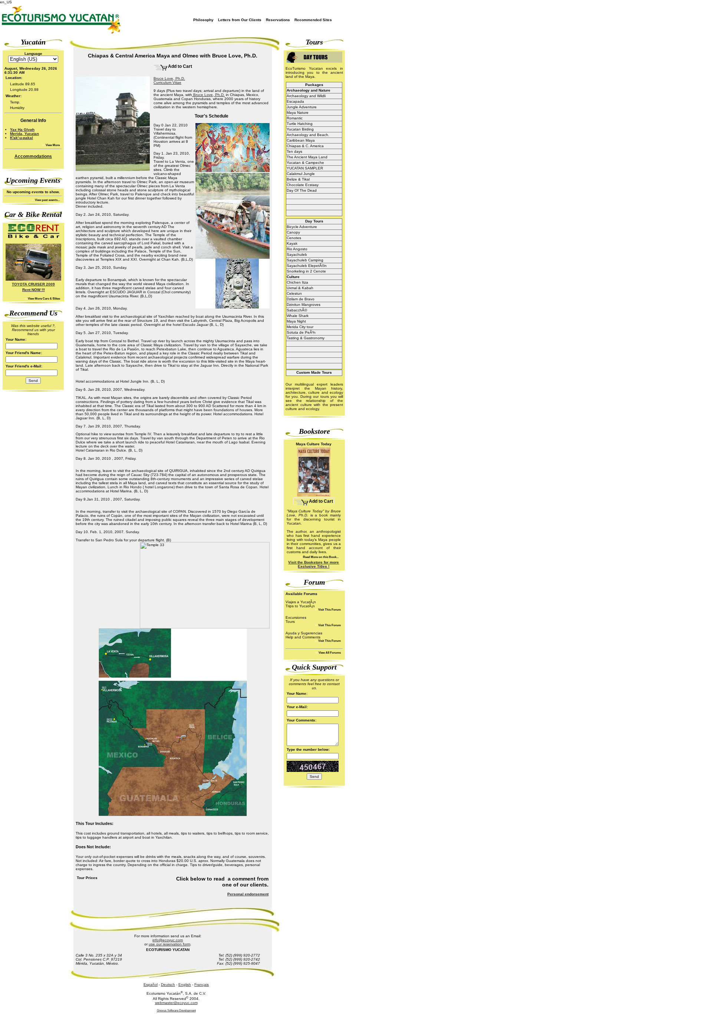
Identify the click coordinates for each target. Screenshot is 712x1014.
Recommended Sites (313, 20)
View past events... (47, 200)
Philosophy (203, 20)
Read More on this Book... (320, 557)
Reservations (278, 20)
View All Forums (329, 652)
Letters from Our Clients (239, 20)
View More (52, 145)
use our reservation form (169, 944)
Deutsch (168, 984)
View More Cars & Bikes (43, 298)
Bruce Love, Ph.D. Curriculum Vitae (169, 80)
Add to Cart (180, 66)
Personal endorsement (247, 894)
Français (201, 984)
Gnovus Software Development (176, 1010)
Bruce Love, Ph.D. (208, 95)
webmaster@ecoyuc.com (176, 1003)
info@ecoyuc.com (167, 940)
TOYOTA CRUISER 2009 (33, 284)
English (184, 984)
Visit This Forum (329, 609)
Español (151, 984)
